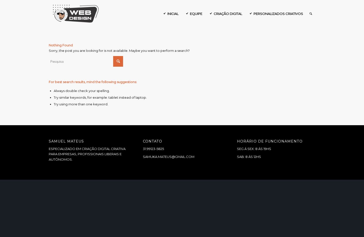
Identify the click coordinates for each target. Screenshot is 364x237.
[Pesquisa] (310, 13)
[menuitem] (170, 13)
